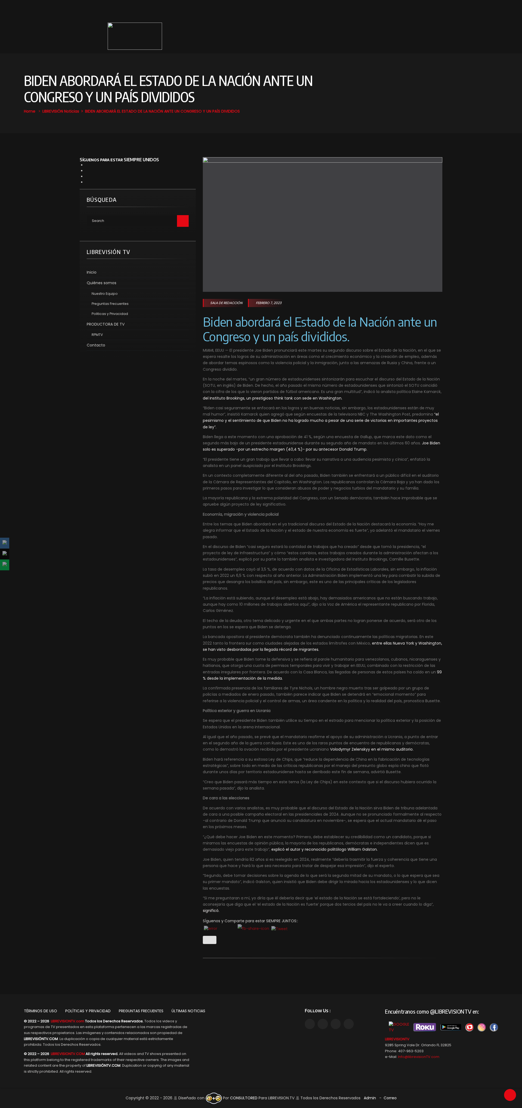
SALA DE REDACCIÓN (226, 303)
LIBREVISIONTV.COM (68, 1053)
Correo (390, 1098)
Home (29, 111)
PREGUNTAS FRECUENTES (141, 1011)
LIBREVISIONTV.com (67, 1021)
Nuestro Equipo (105, 293)
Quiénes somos (101, 283)
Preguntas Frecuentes (110, 303)
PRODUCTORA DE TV (106, 324)
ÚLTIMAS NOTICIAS (188, 1011)
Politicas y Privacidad (110, 313)
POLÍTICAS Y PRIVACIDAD (88, 1011)
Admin (370, 1098)
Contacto (96, 345)
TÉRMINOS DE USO (40, 1011)
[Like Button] (209, 940)
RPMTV (97, 334)
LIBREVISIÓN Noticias (60, 111)
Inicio (92, 272)
